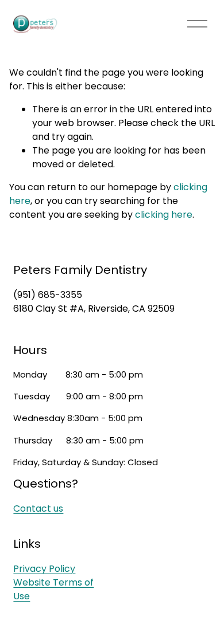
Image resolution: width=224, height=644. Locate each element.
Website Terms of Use (53, 589)
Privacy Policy (44, 568)
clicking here (163, 214)
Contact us (38, 508)
